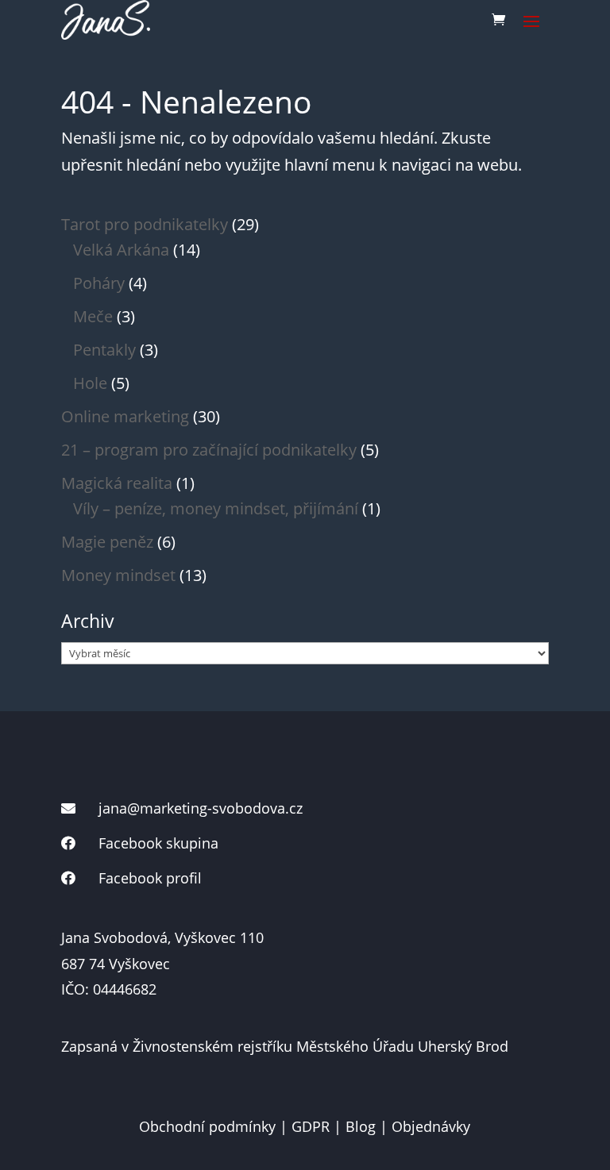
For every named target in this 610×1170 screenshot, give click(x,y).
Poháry (99, 283)
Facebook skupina (158, 842)
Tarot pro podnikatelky (144, 224)
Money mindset (118, 575)
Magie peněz (107, 541)
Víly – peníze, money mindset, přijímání (215, 508)
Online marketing (125, 416)
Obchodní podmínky (207, 1126)
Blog (361, 1126)
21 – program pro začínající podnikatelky (209, 449)
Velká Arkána (121, 249)
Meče (93, 316)
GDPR (310, 1126)
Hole (90, 383)
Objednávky (431, 1126)
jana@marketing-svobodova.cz (200, 808)
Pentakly (104, 349)
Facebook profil (150, 877)
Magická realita (116, 483)
